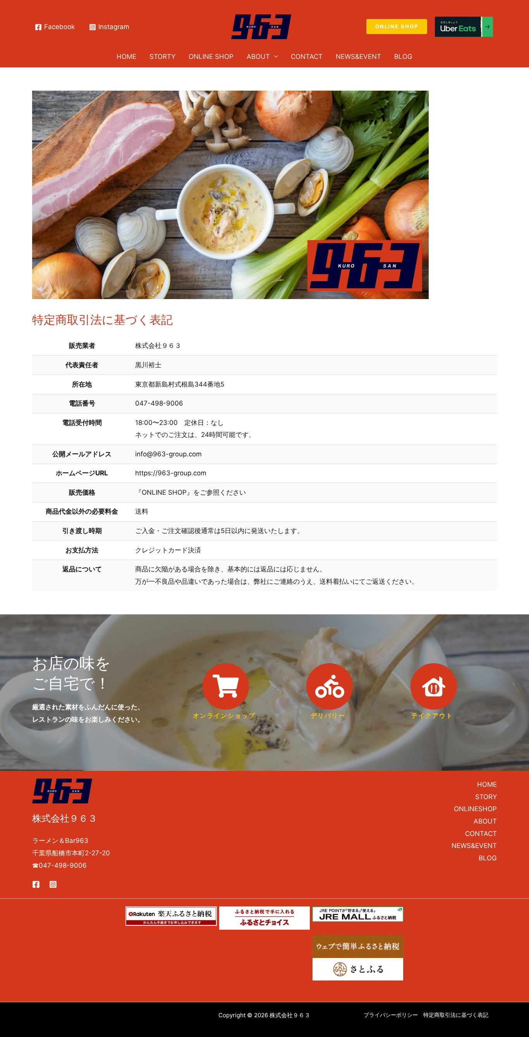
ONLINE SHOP (211, 56)
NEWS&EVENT (358, 56)
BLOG (488, 858)
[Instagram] (53, 884)
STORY (486, 797)
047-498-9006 (63, 865)
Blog (403, 56)
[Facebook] (36, 884)
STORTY (162, 56)
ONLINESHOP (475, 809)
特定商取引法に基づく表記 (455, 1014)
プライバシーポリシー (391, 1014)
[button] (396, 26)
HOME (126, 56)
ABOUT (258, 56)
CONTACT (307, 56)
